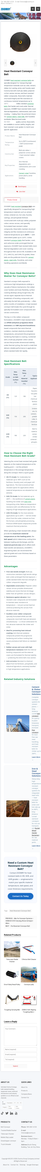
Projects (5, 1107)
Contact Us (25, 1097)
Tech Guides (10, 1107)
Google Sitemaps (32, 1165)
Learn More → (36, 758)
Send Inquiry (22, 186)
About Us (24, 1087)
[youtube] (16, 1113)
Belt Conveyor (5, 1127)
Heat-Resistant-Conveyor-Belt (20, 911)
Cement (21, 173)
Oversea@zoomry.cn (27, 2)
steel (26, 173)
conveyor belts (16, 240)
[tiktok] (2, 1113)
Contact (8, 3)
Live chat (22, 191)
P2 (18, 1103)
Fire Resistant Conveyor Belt (20, 926)
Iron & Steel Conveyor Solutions (36, 772)
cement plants (12, 117)
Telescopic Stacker (7, 1134)
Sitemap (22, 1165)
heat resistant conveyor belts (21, 80)
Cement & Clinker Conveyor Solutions (36, 690)
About (3, 3)
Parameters (10, 1103)
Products (24, 1090)
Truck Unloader (6, 1144)
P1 (15, 1103)
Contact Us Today (20, 896)
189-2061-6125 (9, 2)
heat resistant (16, 206)
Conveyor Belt (26, 206)
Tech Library (17, 1107)
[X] (6, 1113)
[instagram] (11, 1113)
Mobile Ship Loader (7, 1137)
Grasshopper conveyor (8, 1141)
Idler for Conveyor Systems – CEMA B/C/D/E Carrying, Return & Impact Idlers (20, 921)
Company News (26, 1094)
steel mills (20, 117)
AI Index (3, 1103)
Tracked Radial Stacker (9, 1130)
